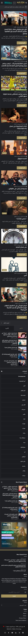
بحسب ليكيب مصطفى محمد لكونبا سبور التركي (14, 6)
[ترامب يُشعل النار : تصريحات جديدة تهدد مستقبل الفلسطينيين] (22, 363)
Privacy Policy (22, 618)
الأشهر (21, 328)
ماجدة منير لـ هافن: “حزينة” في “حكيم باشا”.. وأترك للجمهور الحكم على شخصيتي (9, 334)
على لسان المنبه (21, 247)
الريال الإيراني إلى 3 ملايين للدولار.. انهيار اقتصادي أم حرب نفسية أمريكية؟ (15, 307)
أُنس (25, 275)
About (24, 613)
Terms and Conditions (21, 620)
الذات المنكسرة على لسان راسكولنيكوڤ (18, 127)
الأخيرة (7, 328)
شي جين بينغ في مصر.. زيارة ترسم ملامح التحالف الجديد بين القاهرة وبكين (16, 31)
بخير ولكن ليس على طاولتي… (17, 188)
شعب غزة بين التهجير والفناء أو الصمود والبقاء (9, 355)
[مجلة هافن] (14, 2)
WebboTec (9, 629)
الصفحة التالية (6, 323)
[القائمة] (2, 3)
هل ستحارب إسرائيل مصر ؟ (10, 347)
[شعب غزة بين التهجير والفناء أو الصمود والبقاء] (22, 356)
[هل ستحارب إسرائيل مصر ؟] (22, 349)
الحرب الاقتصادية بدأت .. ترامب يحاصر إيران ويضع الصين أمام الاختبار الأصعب (14, 64)
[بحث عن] (26, 3)
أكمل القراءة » (22, 43)
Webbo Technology (16, 629)
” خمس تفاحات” (21, 218)
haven (24, 27)
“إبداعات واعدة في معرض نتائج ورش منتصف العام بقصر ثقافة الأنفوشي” (9, 341)
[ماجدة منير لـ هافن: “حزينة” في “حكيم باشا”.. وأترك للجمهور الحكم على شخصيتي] (22, 335)
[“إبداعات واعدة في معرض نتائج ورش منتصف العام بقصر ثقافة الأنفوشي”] (22, 342)
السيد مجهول (22, 158)
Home (24, 615)
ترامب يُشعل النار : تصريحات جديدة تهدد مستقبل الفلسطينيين (10, 362)
